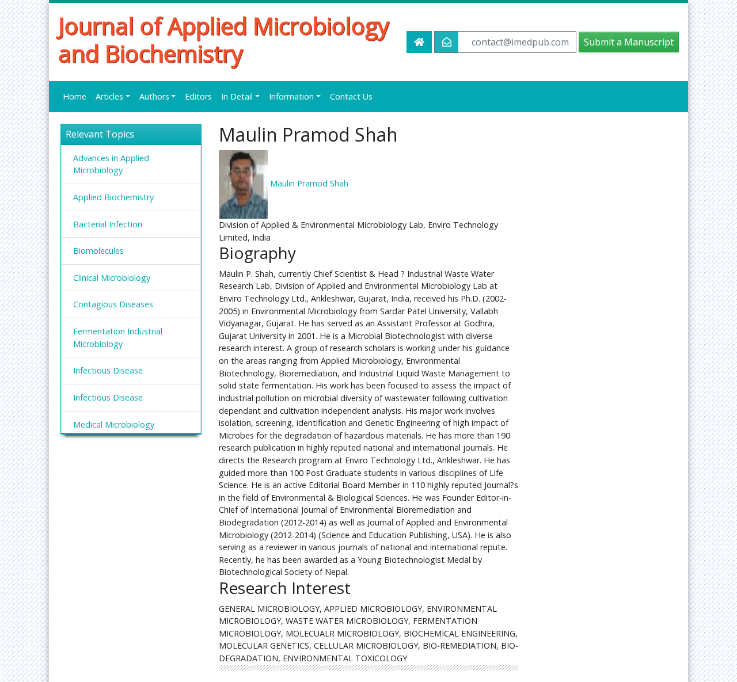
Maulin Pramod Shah (309, 183)
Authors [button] (154, 96)
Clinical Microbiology (111, 277)
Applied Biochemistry (113, 197)
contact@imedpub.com (520, 42)
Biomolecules (98, 250)
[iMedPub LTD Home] (419, 42)
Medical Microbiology (113, 424)
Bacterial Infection (107, 224)
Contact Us (351, 96)
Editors (198, 96)
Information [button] (291, 96)
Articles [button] (109, 96)
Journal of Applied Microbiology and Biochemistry (223, 39)
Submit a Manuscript (629, 42)
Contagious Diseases (113, 304)
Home (74, 96)
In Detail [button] (237, 96)
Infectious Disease (108, 370)
